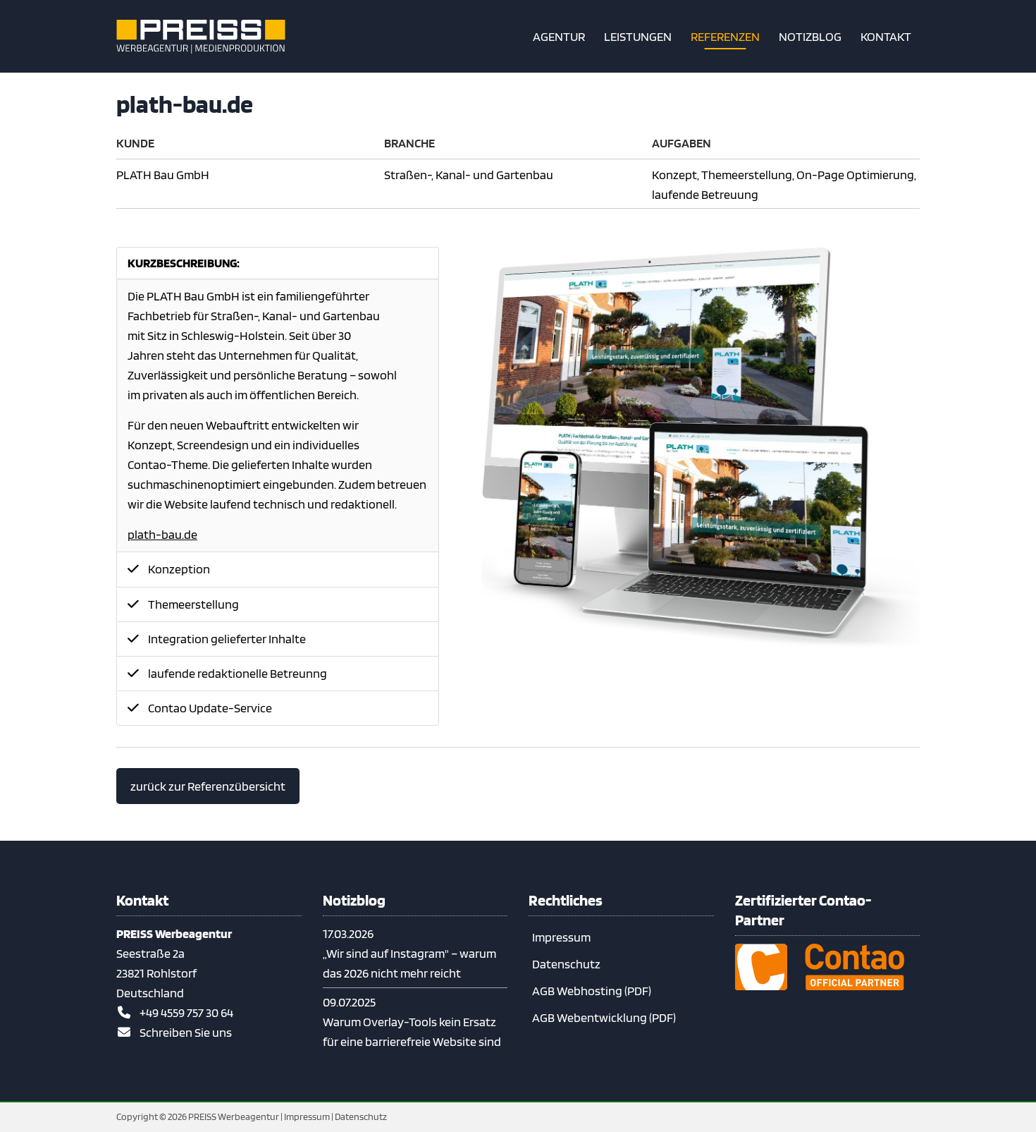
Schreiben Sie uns (186, 1032)
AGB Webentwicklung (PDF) (604, 1017)
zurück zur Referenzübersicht (207, 786)
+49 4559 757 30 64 (186, 1012)
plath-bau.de (162, 534)
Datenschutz (566, 963)
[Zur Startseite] (200, 37)
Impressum (561, 937)
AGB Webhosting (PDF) (591, 990)
